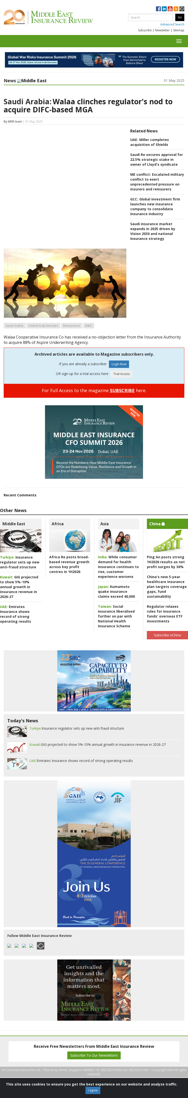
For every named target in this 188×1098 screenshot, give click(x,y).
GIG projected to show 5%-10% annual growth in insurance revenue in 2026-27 (19, 587)
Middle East (13, 523)
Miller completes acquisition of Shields (149, 142)
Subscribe (145, 30)
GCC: (134, 199)
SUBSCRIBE (122, 390)
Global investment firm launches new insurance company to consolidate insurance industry (155, 206)
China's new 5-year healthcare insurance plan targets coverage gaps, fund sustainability (167, 586)
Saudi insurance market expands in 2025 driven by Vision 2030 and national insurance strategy (152, 231)
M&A (88, 326)
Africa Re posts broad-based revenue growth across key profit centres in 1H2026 (69, 564)
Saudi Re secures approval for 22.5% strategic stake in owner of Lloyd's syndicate (156, 159)
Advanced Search (172, 24)
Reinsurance (71, 326)
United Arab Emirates (43, 326)
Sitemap (178, 30)
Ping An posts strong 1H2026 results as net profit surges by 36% (166, 562)
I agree (93, 1090)
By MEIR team (13, 121)
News (10, 80)
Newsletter (162, 30)
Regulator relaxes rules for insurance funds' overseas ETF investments (164, 613)
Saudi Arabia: (27, 101)
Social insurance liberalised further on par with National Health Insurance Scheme (116, 616)
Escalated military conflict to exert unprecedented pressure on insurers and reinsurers (157, 181)
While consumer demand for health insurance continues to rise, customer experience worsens (118, 567)
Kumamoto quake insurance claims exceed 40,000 (116, 591)
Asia (104, 523)
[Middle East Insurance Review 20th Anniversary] (59, 17)
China (155, 523)
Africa (58, 523)
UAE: (134, 139)
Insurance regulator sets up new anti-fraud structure (19, 562)
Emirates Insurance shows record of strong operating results (15, 614)
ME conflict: (140, 174)
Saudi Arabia (14, 326)
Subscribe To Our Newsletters (94, 1055)
